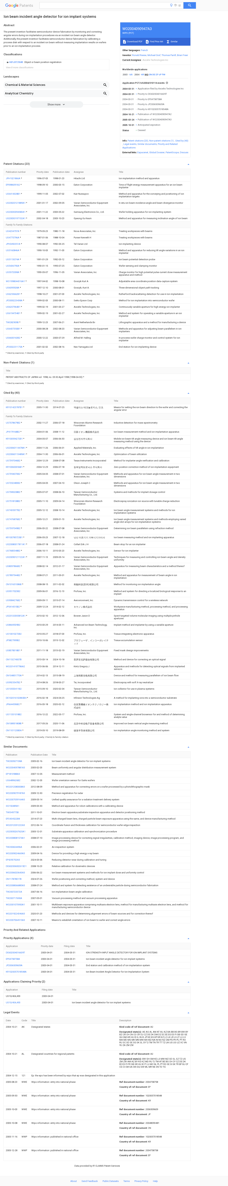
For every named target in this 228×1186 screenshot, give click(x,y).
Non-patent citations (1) (161, 140)
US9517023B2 (13, 591)
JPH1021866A (13, 178)
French (144, 50)
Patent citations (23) (138, 140)
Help (155, 1181)
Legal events (129, 144)
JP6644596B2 (13, 704)
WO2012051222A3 (15, 825)
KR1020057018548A (16, 971)
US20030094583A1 (16, 212)
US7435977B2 (13, 510)
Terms (126, 1181)
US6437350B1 (13, 328)
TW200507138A (14, 761)
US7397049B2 (13, 528)
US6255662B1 (13, 294)
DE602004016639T (15, 952)
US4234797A (13, 231)
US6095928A (13, 287)
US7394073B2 (13, 474)
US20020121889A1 (16, 203)
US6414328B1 (13, 193)
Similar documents (147, 144)
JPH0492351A (13, 244)
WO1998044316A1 (15, 281)
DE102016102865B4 (16, 698)
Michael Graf (153, 55)
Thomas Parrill (169, 55)
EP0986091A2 (13, 184)
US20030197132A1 (16, 218)
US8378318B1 (13, 650)
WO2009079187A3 (15, 793)
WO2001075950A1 (15, 904)
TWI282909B (12, 322)
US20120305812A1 (16, 615)
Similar (174, 41)
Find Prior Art (156, 41)
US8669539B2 (13, 624)
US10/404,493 (13, 1002)
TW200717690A (14, 898)
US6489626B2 (13, 780)
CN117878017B (14, 879)
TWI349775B (12, 812)
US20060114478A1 (16, 447)
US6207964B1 (13, 307)
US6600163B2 (13, 337)
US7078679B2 (13, 422)
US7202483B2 (13, 483)
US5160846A (13, 250)
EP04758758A (13, 959)
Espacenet (142, 152)
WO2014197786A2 (15, 666)
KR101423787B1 (14, 407)
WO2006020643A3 (15, 872)
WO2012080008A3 (15, 786)
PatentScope (172, 152)
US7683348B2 (13, 550)
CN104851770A (14, 675)
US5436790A (13, 265)
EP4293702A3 (13, 859)
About (73, 1181)
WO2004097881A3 (15, 767)
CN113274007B (14, 659)
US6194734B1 (13, 313)
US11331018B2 (14, 714)
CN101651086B (14, 584)
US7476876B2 (13, 519)
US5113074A (13, 259)
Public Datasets (111, 1181)
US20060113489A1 (16, 454)
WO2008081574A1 (15, 838)
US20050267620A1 (15, 831)
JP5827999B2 (13, 640)
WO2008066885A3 (15, 885)
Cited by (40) (181, 140)
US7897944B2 (13, 575)
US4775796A (13, 237)
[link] (33, 62)
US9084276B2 (13, 600)
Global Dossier (157, 152)
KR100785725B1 (14, 537)
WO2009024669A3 (15, 853)
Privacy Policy (141, 1181)
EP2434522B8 (13, 818)
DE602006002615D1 (16, 866)
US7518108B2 (13, 501)
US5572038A (13, 272)
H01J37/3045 (16, 62)
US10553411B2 (14, 688)
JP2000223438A (14, 300)
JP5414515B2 (13, 606)
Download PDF (134, 41)
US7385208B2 (13, 492)
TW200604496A (14, 847)
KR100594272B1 (14, 438)
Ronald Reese (139, 55)
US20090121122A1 (16, 557)
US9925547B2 (13, 682)
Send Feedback (90, 1181)
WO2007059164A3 (15, 799)
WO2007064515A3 (15, 920)
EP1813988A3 (13, 774)
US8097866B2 (13, 566)
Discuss (184, 152)
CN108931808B (14, 723)
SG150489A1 (12, 806)
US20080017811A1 (16, 544)
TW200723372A (14, 891)
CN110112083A (14, 730)
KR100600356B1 (14, 467)
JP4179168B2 (13, 431)
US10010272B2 (14, 634)
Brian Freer (182, 55)
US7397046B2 (13, 460)
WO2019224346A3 (15, 913)
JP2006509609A (14, 965)
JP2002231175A (14, 347)
